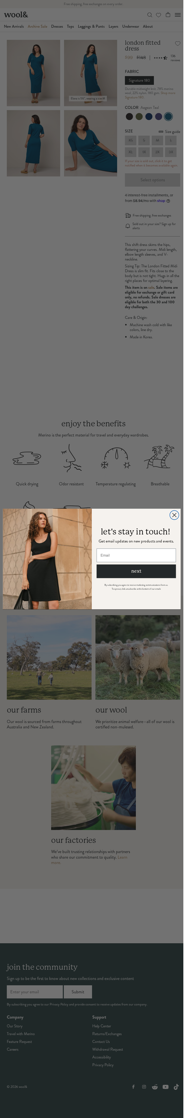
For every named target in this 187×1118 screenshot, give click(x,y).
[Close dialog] (174, 514)
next (136, 571)
